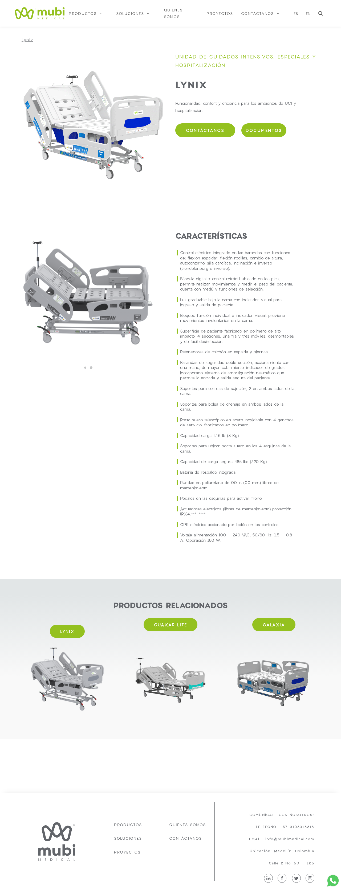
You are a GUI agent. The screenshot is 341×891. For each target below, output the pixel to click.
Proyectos (127, 852)
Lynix (67, 631)
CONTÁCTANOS (205, 130)
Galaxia (274, 624)
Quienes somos (187, 824)
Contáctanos (185, 838)
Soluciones (128, 838)
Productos (128, 824)
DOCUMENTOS (264, 130)
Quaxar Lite (170, 624)
